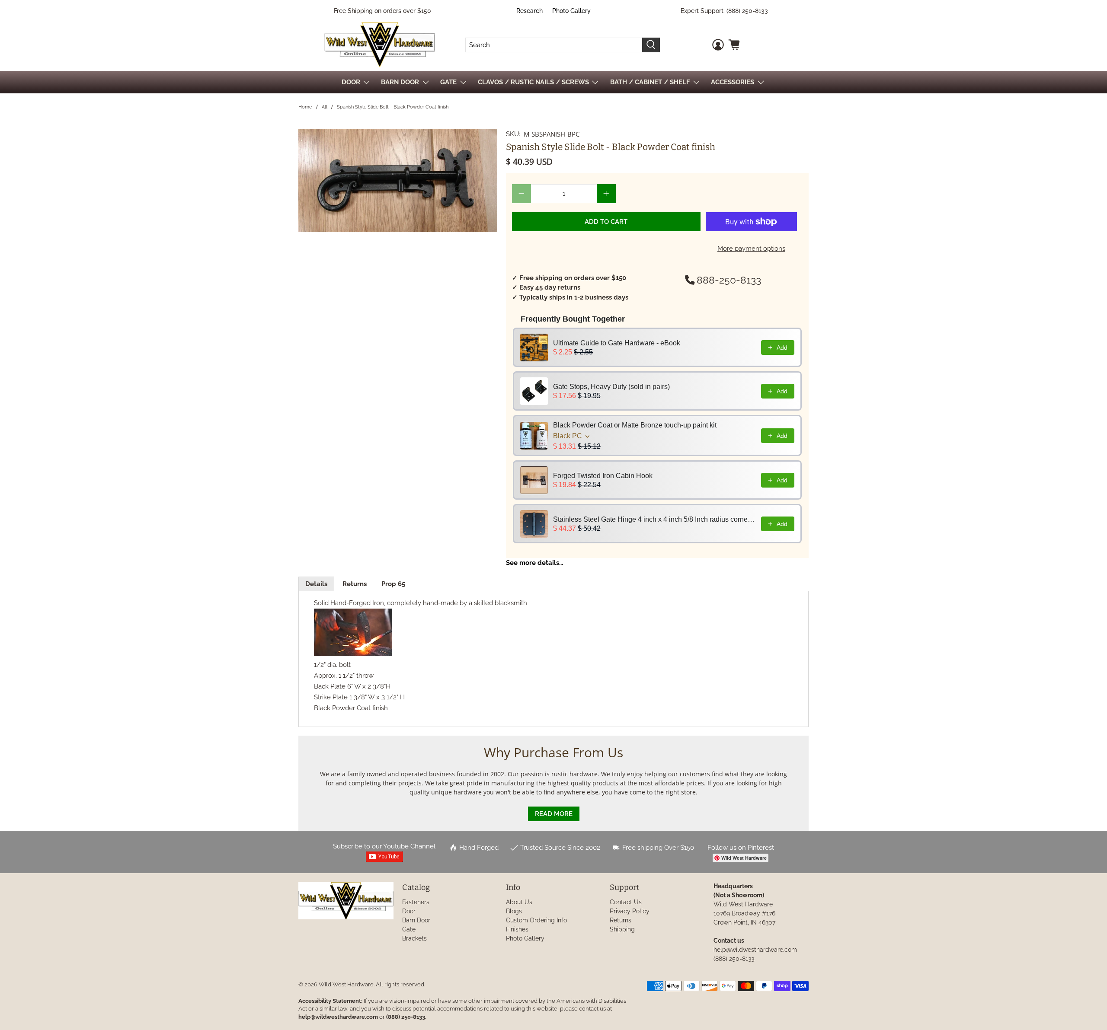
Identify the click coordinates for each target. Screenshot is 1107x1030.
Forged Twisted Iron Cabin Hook (603, 475)
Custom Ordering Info (536, 920)
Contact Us (626, 902)
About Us (519, 902)
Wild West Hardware (346, 984)
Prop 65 (393, 584)
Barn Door (416, 920)
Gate (409, 929)
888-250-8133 (729, 280)
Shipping (622, 929)
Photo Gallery (571, 10)
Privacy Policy (629, 911)
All (324, 107)
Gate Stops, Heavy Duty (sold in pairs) (611, 386)
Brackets (414, 938)
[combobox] (554, 45)
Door (409, 911)
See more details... (534, 563)
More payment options (751, 248)
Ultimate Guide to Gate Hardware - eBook (616, 343)
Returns (354, 584)
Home (305, 107)
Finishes (517, 929)
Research (529, 10)
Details (316, 584)
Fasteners (415, 902)
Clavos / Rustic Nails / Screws (533, 82)
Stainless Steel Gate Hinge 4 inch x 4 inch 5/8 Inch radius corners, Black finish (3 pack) (654, 519)
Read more (554, 814)
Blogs (514, 911)
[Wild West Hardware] (379, 44)
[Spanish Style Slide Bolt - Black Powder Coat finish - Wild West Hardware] (397, 180)
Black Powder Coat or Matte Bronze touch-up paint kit (635, 425)
